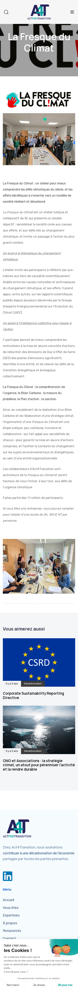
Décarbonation (33, 683)
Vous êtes (10, 908)
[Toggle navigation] (62, 12)
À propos (10, 923)
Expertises (11, 915)
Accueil (8, 900)
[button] (6, 12)
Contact (9, 938)
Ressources (12, 931)
